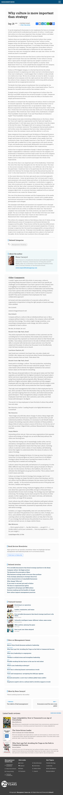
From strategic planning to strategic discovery (22, 576)
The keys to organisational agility (18, 585)
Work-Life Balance (51, 768)
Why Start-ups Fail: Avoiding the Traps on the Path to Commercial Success (30, 649)
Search (36, 771)
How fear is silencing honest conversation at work (23, 669)
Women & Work (50, 771)
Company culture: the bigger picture (18, 570)
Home (21, 763)
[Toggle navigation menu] (59, 2)
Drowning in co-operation (22, 605)
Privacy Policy (10, 771)
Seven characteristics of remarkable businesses (22, 579)
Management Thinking (19, 244)
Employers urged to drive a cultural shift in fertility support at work (28, 682)
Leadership (49, 765)
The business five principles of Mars (18, 572)
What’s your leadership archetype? (18, 665)
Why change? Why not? (14, 581)
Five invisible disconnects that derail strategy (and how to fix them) (28, 567)
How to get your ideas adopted (24, 629)
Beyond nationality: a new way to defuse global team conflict (26, 678)
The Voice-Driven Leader (21, 730)
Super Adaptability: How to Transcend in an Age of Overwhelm (31, 719)
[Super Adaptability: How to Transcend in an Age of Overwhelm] (7, 722)
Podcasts (22, 771)
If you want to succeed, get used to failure (20, 583)
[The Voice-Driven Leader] (7, 735)
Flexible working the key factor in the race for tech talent (25, 661)
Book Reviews (37, 763)
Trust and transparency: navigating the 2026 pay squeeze (25, 673)
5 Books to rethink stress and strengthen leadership (23, 657)
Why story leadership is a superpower (19, 653)
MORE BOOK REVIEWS (56, 713)
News (21, 768)
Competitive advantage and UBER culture (20, 588)
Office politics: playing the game (24, 625)
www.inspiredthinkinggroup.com (26, 268)
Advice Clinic (37, 768)
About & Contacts (11, 768)
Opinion (22, 765)
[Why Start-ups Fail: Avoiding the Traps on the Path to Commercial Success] (7, 748)
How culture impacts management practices (21, 592)
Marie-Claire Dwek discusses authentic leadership (23, 645)
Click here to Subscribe (15, 555)
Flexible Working (50, 763)
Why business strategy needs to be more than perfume (24, 574)
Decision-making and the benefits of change (21, 590)
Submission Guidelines (9, 765)
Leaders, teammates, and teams (24, 609)
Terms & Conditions (9, 775)
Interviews (37, 765)
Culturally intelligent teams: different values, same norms (32, 620)
